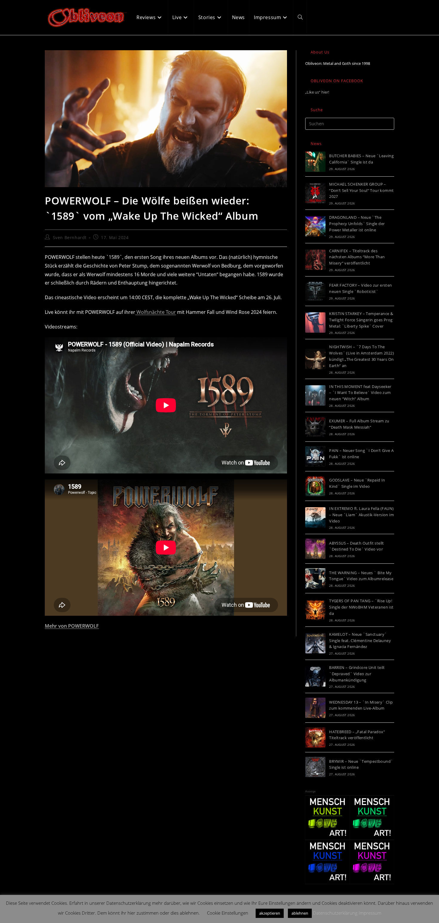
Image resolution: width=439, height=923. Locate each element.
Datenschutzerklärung (335, 913)
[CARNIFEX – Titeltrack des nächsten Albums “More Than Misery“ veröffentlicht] (315, 260)
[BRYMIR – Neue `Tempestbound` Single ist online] (315, 767)
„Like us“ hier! (317, 92)
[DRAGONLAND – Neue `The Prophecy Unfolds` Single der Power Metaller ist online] (315, 226)
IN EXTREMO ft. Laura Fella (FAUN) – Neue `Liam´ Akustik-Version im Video (361, 515)
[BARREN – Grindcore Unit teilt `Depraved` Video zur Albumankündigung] (315, 676)
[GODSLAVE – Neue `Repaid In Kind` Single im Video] (315, 486)
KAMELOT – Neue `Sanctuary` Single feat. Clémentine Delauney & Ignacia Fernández (360, 641)
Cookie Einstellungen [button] (227, 913)
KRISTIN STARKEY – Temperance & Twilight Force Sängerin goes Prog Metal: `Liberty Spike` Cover (361, 320)
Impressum (370, 913)
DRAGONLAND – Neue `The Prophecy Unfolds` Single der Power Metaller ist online (357, 224)
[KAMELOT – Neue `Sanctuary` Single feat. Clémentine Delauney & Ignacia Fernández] (315, 643)
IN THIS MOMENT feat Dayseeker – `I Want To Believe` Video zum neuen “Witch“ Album (360, 393)
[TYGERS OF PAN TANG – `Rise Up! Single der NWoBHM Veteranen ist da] (315, 610)
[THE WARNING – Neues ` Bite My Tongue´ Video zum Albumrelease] (315, 578)
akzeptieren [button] (269, 913)
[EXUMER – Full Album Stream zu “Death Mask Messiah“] (315, 427)
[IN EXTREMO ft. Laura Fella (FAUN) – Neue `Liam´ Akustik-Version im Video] (315, 517)
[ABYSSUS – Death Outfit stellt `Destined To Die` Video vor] (315, 549)
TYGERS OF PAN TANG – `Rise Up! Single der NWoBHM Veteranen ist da (361, 607)
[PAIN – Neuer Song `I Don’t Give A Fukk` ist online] (315, 456)
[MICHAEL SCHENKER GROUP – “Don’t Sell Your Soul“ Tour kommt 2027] (315, 193)
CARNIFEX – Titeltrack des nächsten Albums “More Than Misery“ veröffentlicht (357, 257)
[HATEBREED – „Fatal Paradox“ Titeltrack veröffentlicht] (315, 737)
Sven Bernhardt (70, 237)
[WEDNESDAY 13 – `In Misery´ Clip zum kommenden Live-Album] (315, 708)
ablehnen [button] (299, 913)
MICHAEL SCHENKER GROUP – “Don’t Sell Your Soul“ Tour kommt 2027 (361, 190)
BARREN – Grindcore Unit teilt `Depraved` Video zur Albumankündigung (357, 674)
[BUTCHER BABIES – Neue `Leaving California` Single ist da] (315, 162)
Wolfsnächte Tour (155, 312)
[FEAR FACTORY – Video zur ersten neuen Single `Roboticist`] (315, 291)
